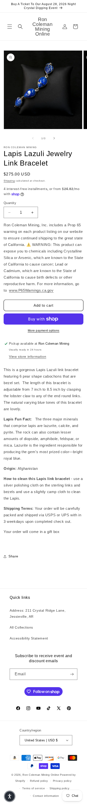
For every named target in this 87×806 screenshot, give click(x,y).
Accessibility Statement (29, 638)
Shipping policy (60, 788)
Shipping (9, 180)
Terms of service (33, 788)
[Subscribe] (71, 674)
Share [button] (13, 556)
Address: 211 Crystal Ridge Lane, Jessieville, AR (37, 613)
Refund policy (39, 780)
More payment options (43, 330)
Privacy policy (62, 780)
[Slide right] (54, 138)
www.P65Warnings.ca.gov (31, 290)
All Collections (21, 627)
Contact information (46, 795)
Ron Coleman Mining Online (40, 774)
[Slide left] (33, 138)
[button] (9, 26)
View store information (27, 356)
